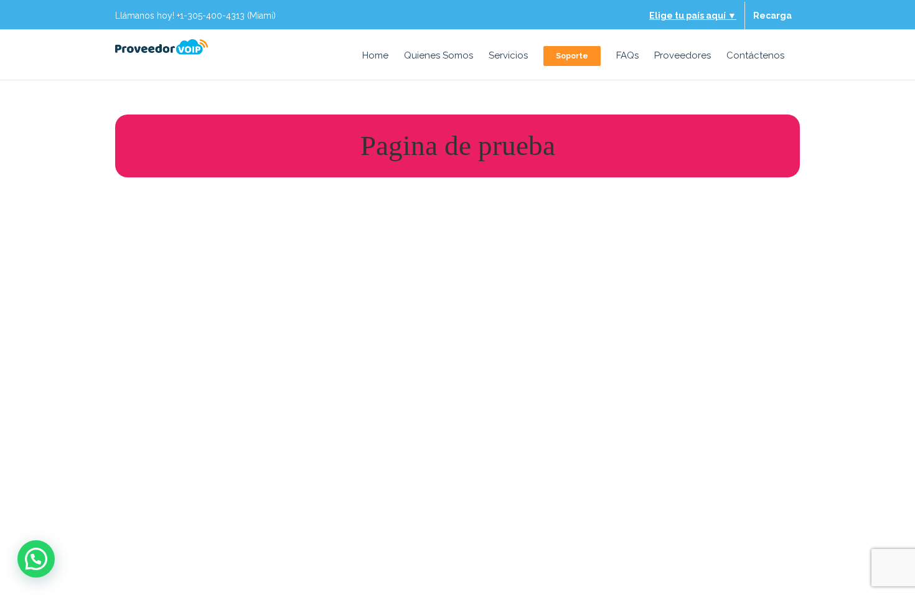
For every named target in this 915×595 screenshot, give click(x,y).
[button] (36, 559)
